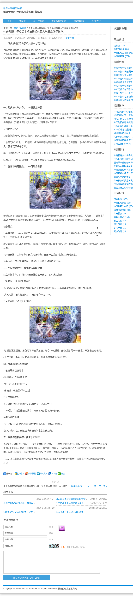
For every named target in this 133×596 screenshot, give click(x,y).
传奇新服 (120, 213)
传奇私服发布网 (58, 21)
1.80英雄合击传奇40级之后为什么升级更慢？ (77, 503)
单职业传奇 (122, 217)
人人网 (54, 474)
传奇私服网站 (122, 203)
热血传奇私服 (122, 210)
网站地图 (44, 25)
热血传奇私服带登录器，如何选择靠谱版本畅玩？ (26, 503)
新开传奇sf (38, 21)
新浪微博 (32, 474)
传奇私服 (120, 199)
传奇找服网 (79, 21)
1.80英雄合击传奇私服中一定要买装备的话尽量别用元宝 (29, 512)
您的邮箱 (9, 533)
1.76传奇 (120, 228)
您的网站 (9, 539)
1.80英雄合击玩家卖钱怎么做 (69, 512)
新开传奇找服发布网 (12, 8)
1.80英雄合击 (75, 486)
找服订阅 (28, 25)
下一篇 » (103, 486)
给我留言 (11, 25)
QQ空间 (21, 474)
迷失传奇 (120, 224)
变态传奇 (120, 231)
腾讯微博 (44, 474)
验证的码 (9, 546)
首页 (9, 21)
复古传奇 (120, 220)
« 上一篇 (92, 486)
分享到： (10, 474)
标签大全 (96, 21)
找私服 (22, 21)
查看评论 (69, 38)
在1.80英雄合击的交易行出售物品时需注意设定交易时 (81, 499)
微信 (63, 474)
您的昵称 (9, 527)
